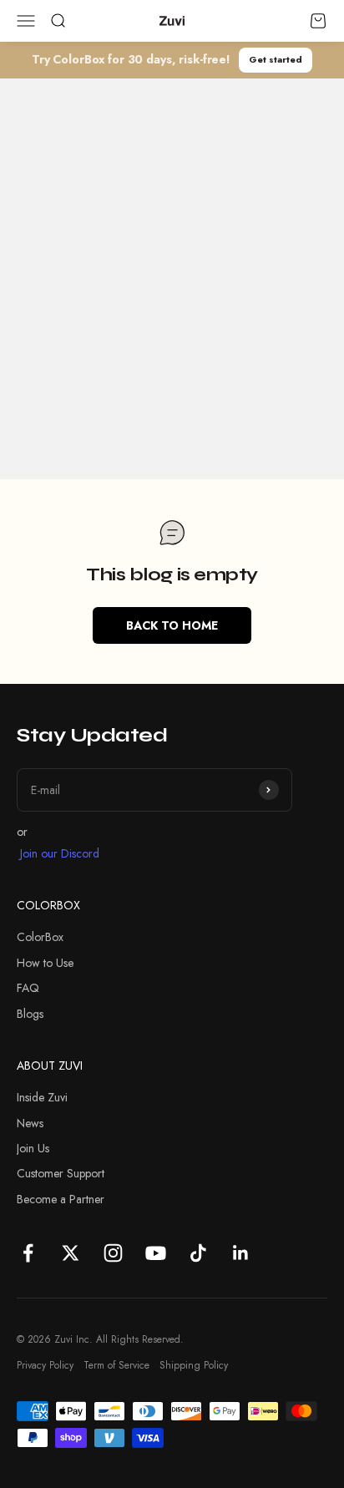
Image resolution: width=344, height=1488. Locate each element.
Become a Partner (60, 1199)
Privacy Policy (45, 1365)
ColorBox (40, 937)
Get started (275, 59)
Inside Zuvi (42, 1097)
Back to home (172, 625)
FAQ (28, 987)
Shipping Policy (193, 1365)
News (30, 1123)
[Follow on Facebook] (28, 1253)
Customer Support (60, 1173)
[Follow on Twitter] (70, 1253)
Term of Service (116, 1365)
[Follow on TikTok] (198, 1253)
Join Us (33, 1148)
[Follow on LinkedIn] (241, 1253)
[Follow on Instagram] (113, 1253)
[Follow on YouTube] (155, 1253)
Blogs (30, 1013)
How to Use (45, 962)
